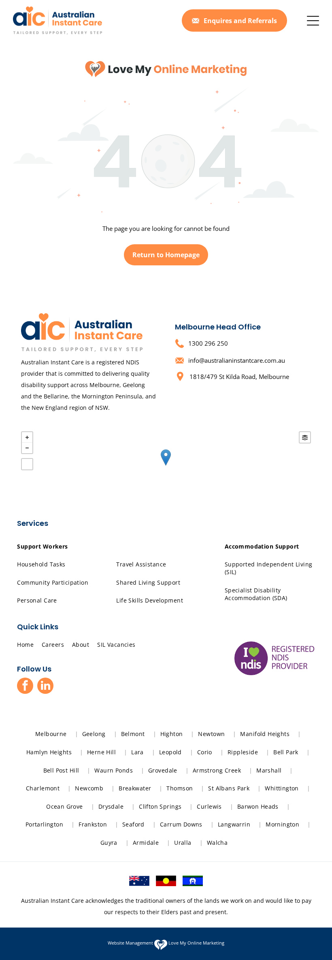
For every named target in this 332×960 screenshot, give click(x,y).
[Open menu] (313, 21)
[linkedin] (45, 687)
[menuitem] (45, 546)
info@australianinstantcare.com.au (236, 360)
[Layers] (305, 437)
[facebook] (25, 687)
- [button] (27, 448)
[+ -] (166, 466)
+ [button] (27, 437)
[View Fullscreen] (27, 464)
